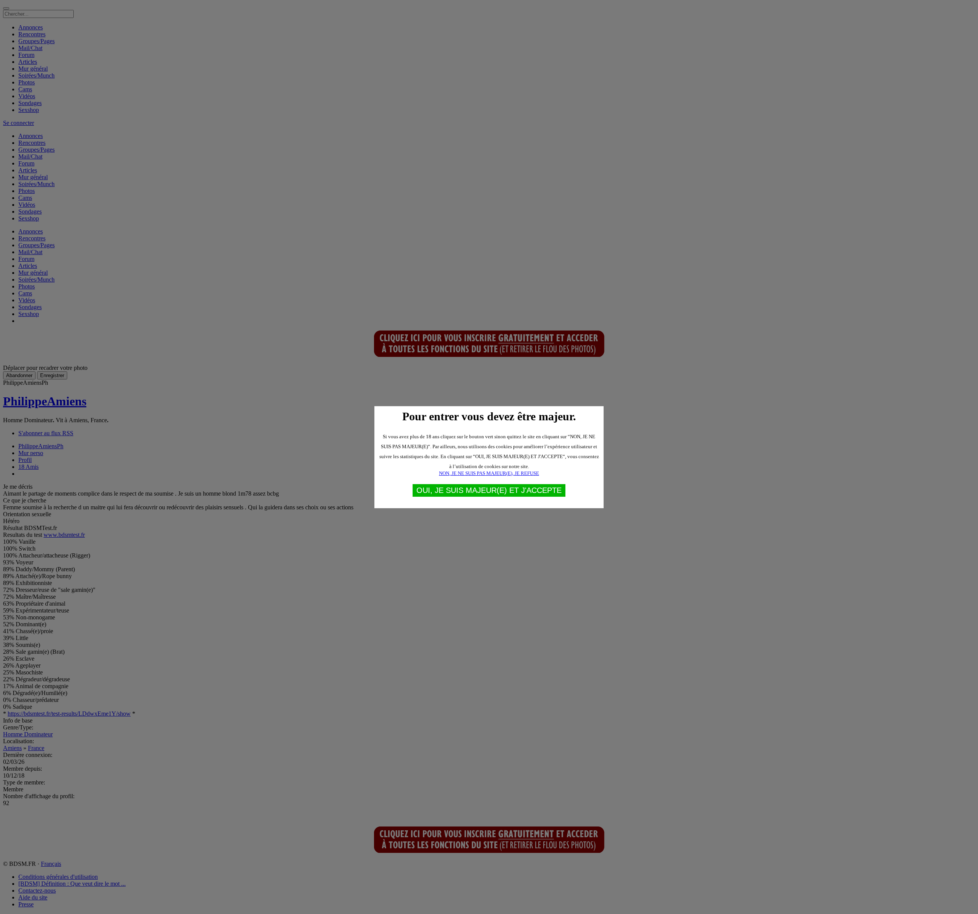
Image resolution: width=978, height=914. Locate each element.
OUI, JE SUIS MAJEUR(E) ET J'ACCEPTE (489, 490)
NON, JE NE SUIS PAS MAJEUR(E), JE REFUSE (489, 473)
